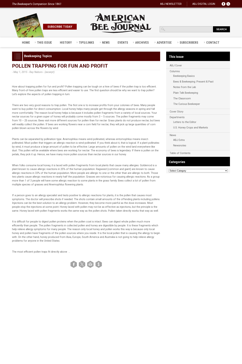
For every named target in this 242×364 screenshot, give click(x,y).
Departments (177, 117)
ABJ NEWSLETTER (171, 3)
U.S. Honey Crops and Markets (190, 127)
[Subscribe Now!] (98, 264)
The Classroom (182, 98)
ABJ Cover (176, 65)
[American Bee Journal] (121, 32)
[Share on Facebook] (74, 264)
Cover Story (176, 111)
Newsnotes (179, 145)
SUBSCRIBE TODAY (59, 26)
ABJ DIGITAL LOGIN (203, 3)
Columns (175, 71)
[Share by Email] (91, 264)
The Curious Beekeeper (186, 104)
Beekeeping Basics (184, 76)
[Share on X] (82, 264)
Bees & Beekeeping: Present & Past (193, 81)
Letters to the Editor (184, 122)
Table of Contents (180, 153)
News (173, 135)
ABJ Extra (179, 140)
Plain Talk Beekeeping (185, 92)
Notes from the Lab (184, 87)
